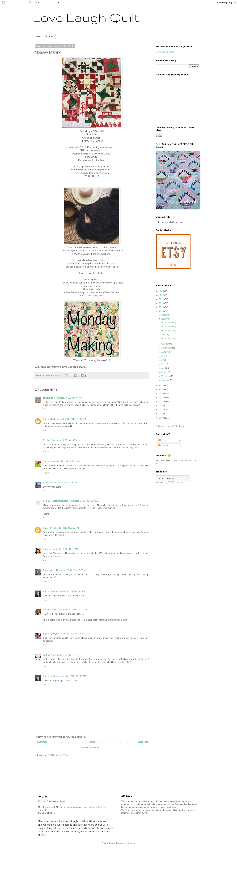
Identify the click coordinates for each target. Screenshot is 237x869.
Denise (46, 440)
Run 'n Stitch (49, 419)
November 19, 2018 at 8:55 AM (65, 440)
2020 (161, 303)
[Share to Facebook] (82, 375)
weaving (165, 334)
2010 (161, 413)
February (165, 376)
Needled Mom (50, 609)
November (166, 319)
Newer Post (41, 742)
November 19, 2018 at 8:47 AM (71, 419)
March (164, 372)
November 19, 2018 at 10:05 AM (84, 501)
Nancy (46, 461)
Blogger (131, 843)
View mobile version (91, 747)
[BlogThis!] (75, 375)
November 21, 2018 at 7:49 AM (75, 634)
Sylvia (46, 482)
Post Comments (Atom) (58, 755)
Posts (163, 440)
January (165, 380)
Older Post (143, 742)
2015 (161, 393)
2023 (161, 291)
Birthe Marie (49, 570)
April (163, 368)
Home (38, 36)
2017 (161, 385)
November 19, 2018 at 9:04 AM (65, 461)
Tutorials (49, 36)
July (163, 356)
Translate (179, 482)
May (163, 364)
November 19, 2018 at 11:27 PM (64, 528)
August (164, 352)
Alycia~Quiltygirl (51, 634)
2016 (161, 389)
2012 (161, 406)
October (165, 344)
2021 (161, 299)
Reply (46, 409)
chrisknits (48, 398)
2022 (161, 295)
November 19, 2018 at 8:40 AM (68, 398)
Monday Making (168, 322)
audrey (46, 655)
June (164, 360)
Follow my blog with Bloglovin (170, 426)
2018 (161, 311)
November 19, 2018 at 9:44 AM (64, 482)
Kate (45, 549)
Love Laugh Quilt (86, 17)
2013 (161, 401)
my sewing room (166, 52)
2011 (161, 409)
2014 (161, 397)
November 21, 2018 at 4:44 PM (65, 655)
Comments (165, 445)
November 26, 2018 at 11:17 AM (71, 676)
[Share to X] (78, 375)
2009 (161, 418)
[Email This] (72, 375)
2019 (161, 307)
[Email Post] (66, 375)
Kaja (45, 528)
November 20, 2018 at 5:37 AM (63, 549)
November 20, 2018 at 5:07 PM (72, 609)
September (166, 348)
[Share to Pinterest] (85, 375)
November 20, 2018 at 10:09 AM (71, 570)
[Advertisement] (101, 781)
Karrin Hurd (49, 591)
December (166, 315)
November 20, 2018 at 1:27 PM (70, 591)
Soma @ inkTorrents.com (55, 501)
